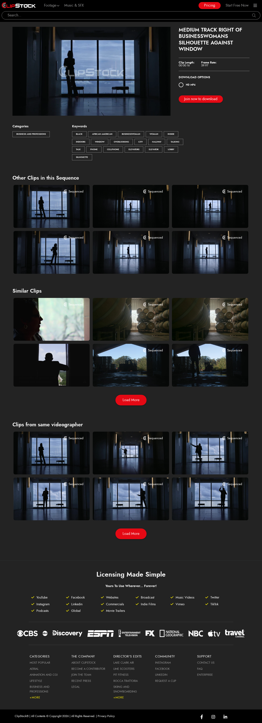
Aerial (34, 669)
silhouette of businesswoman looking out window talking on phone (45, 219)
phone (94, 149)
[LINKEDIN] (225, 717)
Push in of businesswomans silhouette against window (45, 265)
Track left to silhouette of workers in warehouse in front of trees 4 (203, 378)
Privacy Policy (106, 716)
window (99, 142)
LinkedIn (161, 674)
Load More (131, 400)
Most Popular (40, 662)
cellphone (113, 149)
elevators (134, 149)
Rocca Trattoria (125, 681)
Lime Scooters (123, 669)
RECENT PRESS (81, 681)
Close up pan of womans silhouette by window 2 (45, 332)
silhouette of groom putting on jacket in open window (45, 378)
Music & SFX (74, 5)
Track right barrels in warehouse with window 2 (203, 332)
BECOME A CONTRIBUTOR (88, 669)
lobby (171, 149)
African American (102, 134)
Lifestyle (36, 681)
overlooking (121, 142)
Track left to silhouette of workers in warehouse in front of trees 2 (124, 378)
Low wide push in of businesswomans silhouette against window (203, 219)
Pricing (209, 5)
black (79, 134)
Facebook (162, 669)
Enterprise (205, 674)
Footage (50, 5)
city (140, 142)
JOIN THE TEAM (81, 674)
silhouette (82, 157)
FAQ (199, 669)
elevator (153, 149)
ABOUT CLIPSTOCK (83, 662)
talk (78, 149)
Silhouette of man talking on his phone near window (45, 512)
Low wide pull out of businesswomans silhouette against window (124, 219)
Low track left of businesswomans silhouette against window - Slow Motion (124, 265)
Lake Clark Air (123, 662)
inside (171, 134)
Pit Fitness (121, 674)
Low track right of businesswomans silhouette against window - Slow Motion (203, 265)
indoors (80, 142)
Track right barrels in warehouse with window (124, 332)
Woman (154, 134)
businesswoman (131, 134)
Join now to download (200, 99)
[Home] (19, 5)
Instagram (163, 662)
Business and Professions (31, 134)
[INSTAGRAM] (213, 717)
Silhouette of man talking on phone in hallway (124, 466)
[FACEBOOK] (201, 717)
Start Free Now (237, 5)
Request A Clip (165, 681)
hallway (156, 142)
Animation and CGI (44, 674)
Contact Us (206, 662)
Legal (75, 687)
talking (175, 142)
